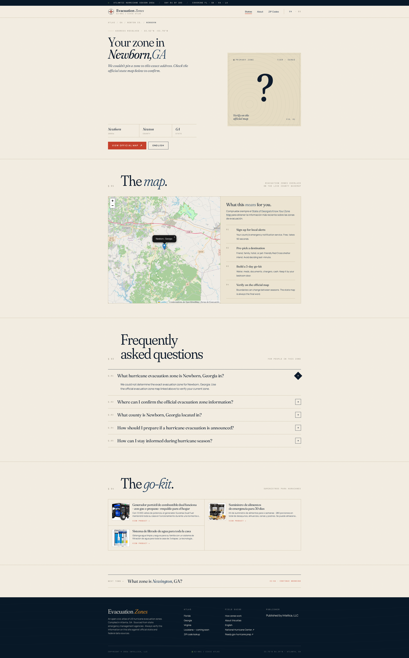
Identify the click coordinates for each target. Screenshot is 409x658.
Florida (187, 615)
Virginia (187, 625)
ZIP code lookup (192, 634)
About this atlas (233, 620)
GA (121, 22)
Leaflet (163, 302)
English (158, 145)
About (260, 11)
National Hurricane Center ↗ (239, 629)
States (248, 11)
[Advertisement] (152, 100)
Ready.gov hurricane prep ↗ (239, 634)
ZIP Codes (273, 11)
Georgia (188, 620)
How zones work (233, 615)
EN (290, 11)
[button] (164, 246)
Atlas (111, 22)
